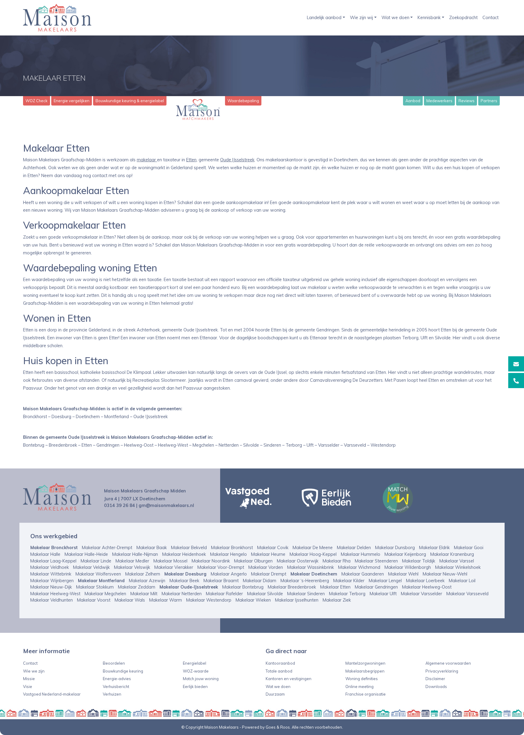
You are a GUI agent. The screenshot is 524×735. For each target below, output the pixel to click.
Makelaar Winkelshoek (458, 567)
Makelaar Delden (354, 547)
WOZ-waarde (196, 671)
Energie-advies (117, 678)
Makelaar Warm (165, 600)
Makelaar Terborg (347, 593)
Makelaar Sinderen (306, 593)
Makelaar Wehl (403, 574)
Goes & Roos (278, 727)
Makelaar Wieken (253, 600)
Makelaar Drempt (268, 574)
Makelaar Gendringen (376, 587)
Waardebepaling (243, 100)
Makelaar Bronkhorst (232, 547)
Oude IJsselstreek (237, 160)
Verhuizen (112, 694)
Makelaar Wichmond (359, 567)
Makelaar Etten (335, 587)
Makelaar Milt (143, 593)
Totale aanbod (279, 671)
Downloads (436, 686)
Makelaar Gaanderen (362, 574)
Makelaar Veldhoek (49, 567)
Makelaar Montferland (101, 580)
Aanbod (412, 100)
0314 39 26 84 (119, 505)
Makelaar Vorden (265, 567)
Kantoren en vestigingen (288, 678)
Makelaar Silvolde (265, 593)
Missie (29, 678)
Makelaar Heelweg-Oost (427, 587)
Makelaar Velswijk (132, 567)
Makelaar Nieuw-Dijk (51, 587)
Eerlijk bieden (195, 686)
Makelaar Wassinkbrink (310, 567)
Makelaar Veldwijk (91, 567)
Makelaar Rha (337, 561)
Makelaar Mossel (170, 561)
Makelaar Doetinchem (314, 574)
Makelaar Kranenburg (452, 554)
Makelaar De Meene (313, 547)
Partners (489, 100)
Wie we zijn (34, 671)
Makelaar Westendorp (208, 600)
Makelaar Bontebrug (243, 587)
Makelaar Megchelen (105, 593)
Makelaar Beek (184, 580)
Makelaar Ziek (337, 600)
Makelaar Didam (259, 580)
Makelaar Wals (130, 600)
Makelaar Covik (272, 547)
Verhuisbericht (116, 686)
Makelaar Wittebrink (50, 574)
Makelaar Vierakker (173, 567)
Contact (490, 17)
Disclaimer (435, 678)
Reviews (466, 100)
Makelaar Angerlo (229, 574)
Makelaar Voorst (93, 600)
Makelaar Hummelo (360, 554)
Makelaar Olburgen (253, 561)
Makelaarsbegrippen (365, 671)
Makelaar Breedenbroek (292, 587)
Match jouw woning (201, 678)
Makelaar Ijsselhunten (296, 600)
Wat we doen (395, 17)
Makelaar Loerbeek (425, 580)
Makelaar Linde (96, 561)
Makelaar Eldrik (434, 547)
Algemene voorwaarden (448, 663)
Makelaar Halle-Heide (86, 554)
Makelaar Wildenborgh (408, 567)
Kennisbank (429, 17)
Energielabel (194, 663)
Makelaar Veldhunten (51, 600)
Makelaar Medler (132, 561)
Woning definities (361, 678)
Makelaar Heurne (268, 554)
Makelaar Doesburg (185, 574)
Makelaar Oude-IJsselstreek (189, 587)
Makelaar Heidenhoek (184, 554)
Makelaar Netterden (182, 593)
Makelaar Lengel (385, 580)
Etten (191, 160)
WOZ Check (36, 100)
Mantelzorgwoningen (365, 663)
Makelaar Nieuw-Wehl (445, 574)
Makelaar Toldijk (418, 561)
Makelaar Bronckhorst (54, 547)
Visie (27, 686)
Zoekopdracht (463, 17)
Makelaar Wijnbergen (52, 580)
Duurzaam (275, 694)
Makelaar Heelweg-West (55, 593)
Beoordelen (114, 663)
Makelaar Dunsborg (395, 547)
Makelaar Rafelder (224, 593)
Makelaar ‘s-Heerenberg (304, 580)
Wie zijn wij (361, 17)
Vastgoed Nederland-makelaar (52, 694)
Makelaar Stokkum (95, 587)
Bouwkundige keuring (123, 671)
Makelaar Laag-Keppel (53, 561)
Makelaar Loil (462, 580)
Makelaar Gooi (468, 547)
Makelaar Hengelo (228, 554)
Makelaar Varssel (456, 561)
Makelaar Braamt (221, 580)
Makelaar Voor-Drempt (220, 567)
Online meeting (359, 686)
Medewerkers (439, 100)
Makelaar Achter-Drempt (107, 547)
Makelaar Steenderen (376, 561)
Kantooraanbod (280, 663)
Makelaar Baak (151, 547)
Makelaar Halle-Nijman (135, 554)
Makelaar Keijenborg (405, 554)
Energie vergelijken (71, 100)
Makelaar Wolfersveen (98, 574)
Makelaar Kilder (348, 580)
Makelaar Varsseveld (467, 593)
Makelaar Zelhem (142, 574)
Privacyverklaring (441, 671)
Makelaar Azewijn (147, 580)
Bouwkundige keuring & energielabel (130, 100)
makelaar (147, 160)
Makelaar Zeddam (136, 587)
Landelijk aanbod (324, 17)
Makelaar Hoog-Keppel (313, 554)
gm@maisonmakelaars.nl (166, 505)
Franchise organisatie (365, 694)
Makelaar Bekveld (189, 547)
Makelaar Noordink (211, 561)
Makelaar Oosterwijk (297, 561)
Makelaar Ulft (383, 593)
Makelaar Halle (45, 554)
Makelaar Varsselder (421, 593)
